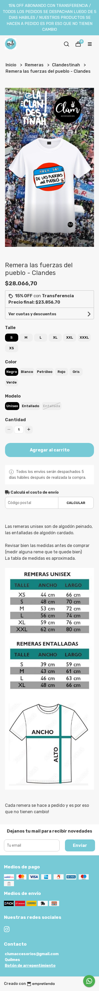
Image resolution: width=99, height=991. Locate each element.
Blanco (27, 372)
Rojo (61, 372)
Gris (76, 372)
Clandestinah (66, 64)
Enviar (80, 845)
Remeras (35, 64)
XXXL (84, 337)
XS (11, 348)
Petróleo (44, 372)
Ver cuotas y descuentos (32, 314)
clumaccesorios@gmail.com (32, 954)
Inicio (11, 64)
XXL (69, 337)
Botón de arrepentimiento (30, 965)
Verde (11, 382)
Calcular (76, 503)
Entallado (30, 406)
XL (55, 337)
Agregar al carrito (49, 450)
